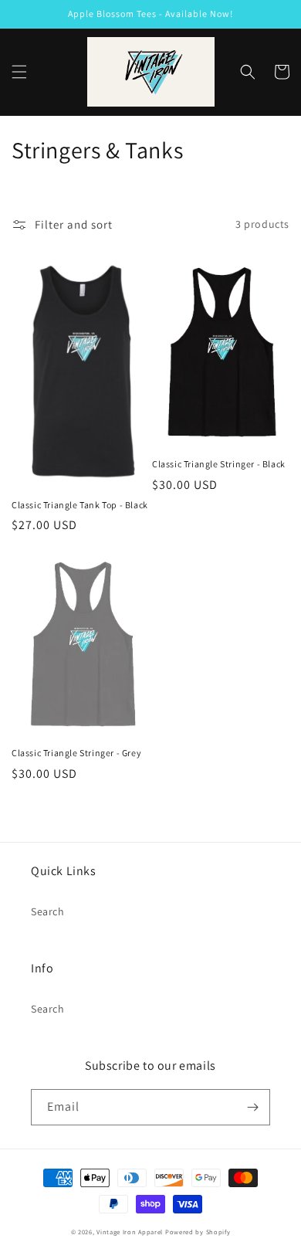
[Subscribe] (252, 1107)
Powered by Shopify (198, 1231)
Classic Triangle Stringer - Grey (76, 752)
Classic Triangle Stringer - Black (219, 464)
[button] (19, 72)
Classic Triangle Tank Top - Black (80, 505)
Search (48, 911)
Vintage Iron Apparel (129, 1231)
